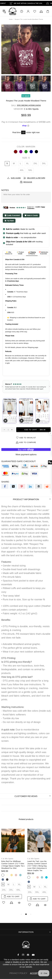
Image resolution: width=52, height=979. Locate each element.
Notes (5, 190)
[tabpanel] (13, 867)
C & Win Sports (13, 11)
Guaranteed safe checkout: (18, 461)
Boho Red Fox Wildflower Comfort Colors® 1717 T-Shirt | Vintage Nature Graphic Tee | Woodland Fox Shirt (13, 864)
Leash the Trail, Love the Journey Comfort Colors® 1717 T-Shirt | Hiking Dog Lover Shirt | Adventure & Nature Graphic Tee (37, 865)
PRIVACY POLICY (18, 973)
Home (11, 19)
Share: (5, 482)
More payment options (26, 454)
